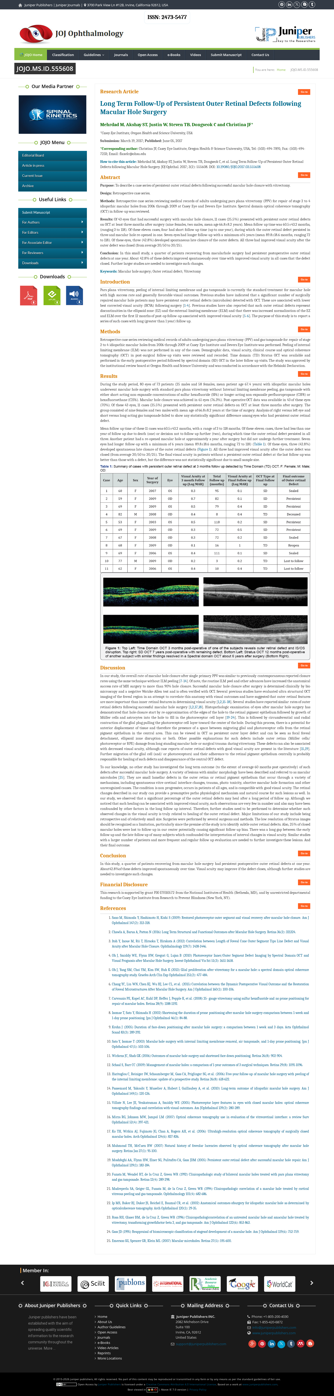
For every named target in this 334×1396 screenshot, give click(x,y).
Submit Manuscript (226, 54)
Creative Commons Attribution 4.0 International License (181, 1384)
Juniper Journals (68, 5)
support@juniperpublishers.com (201, 1344)
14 (185, 681)
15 (224, 702)
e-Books (174, 54)
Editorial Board (33, 155)
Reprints (104, 1353)
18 (228, 702)
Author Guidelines (112, 1327)
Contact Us (260, 54)
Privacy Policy (197, 1389)
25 (121, 777)
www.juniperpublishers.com (274, 1333)
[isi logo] (130, 1283)
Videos (195, 54)
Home (281, 69)
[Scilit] (55, 1283)
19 (228, 717)
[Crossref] (279, 1283)
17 (196, 707)
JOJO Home (33, 54)
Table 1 (259, 444)
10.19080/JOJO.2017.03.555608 (238, 167)
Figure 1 (204, 449)
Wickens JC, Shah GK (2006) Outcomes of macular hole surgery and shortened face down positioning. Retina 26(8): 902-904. (197, 1056)
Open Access (148, 54)
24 (233, 717)
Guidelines (95, 54)
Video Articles (108, 1347)
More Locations (110, 1358)
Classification (63, 54)
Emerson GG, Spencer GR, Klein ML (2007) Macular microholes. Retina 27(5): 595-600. (172, 1241)
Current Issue (32, 176)
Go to (304, 91)
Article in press (33, 166)
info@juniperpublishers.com (274, 1327)
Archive (28, 186)
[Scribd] (242, 1283)
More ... (50, 1348)
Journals (121, 54)
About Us (105, 1321)
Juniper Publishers (38, 5)
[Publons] (93, 1283)
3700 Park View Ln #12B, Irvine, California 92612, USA (127, 5)
